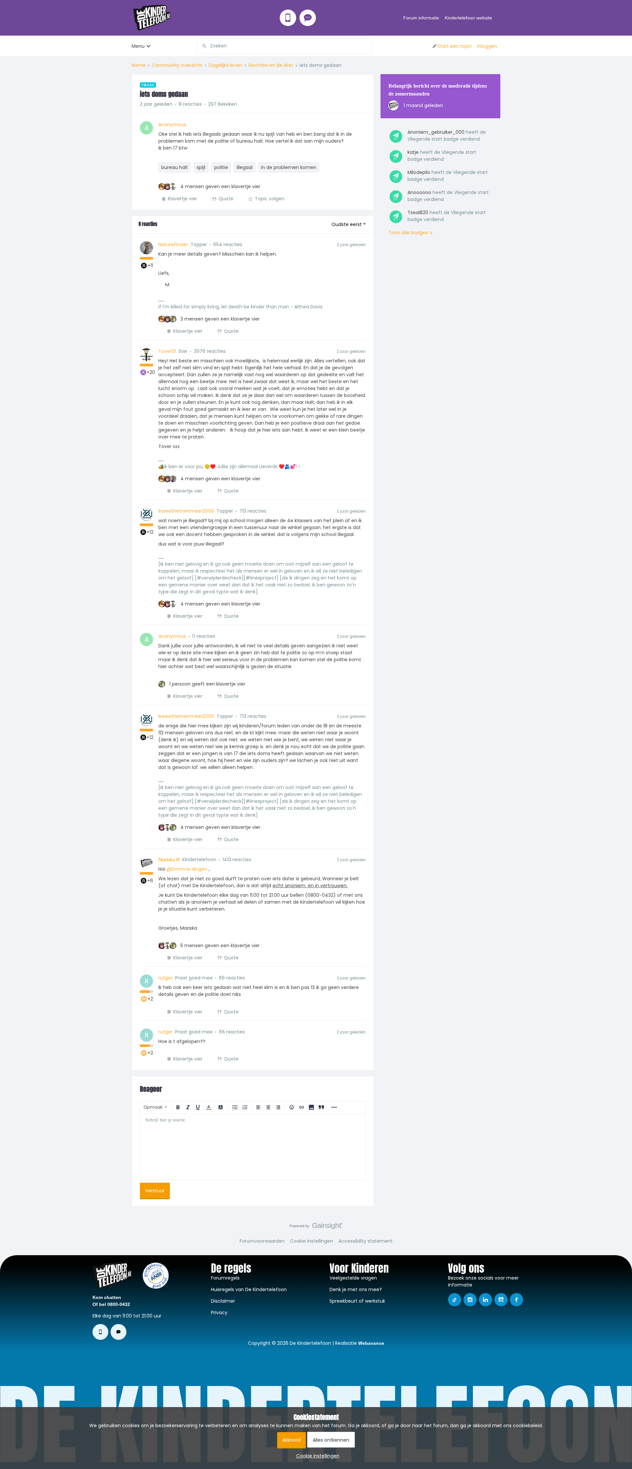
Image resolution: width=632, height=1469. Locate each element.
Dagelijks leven (225, 65)
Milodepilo (419, 172)
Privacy (219, 1312)
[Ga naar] (202, 46)
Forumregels (225, 1278)
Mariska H (169, 859)
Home (138, 65)
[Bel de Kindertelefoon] (288, 18)
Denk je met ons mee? (355, 1289)
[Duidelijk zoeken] (366, 46)
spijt (201, 167)
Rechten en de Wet (271, 65)
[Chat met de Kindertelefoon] (308, 18)
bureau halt (174, 167)
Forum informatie (421, 17)
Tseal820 (418, 212)
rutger (165, 978)
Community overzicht (177, 65)
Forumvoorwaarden (262, 1241)
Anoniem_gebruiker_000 (436, 132)
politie (221, 167)
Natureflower (173, 244)
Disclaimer (223, 1301)
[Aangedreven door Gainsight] (316, 1227)
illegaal (244, 167)
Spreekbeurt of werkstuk (357, 1301)
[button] (452, 46)
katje (413, 152)
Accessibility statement (365, 1241)
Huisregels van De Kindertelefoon (249, 1289)
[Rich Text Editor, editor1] (252, 1147)
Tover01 (167, 351)
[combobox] (284, 46)
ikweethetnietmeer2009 (186, 511)
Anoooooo (419, 192)
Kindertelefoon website (468, 17)
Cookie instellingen (311, 1241)
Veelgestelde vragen (353, 1278)
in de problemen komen (288, 167)
